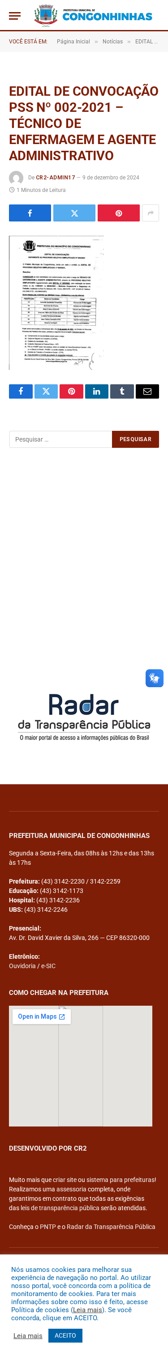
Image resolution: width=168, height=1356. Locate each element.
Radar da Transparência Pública (111, 1226)
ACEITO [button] (65, 1335)
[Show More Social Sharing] (150, 212)
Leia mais (87, 1310)
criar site (65, 1179)
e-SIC (48, 965)
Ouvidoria (22, 965)
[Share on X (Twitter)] (74, 212)
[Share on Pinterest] (119, 212)
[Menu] (15, 16)
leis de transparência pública (60, 1207)
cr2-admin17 (55, 177)
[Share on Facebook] (30, 212)
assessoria (71, 1189)
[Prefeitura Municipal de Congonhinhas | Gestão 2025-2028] (93, 15)
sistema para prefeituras (120, 1179)
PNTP (48, 1226)
